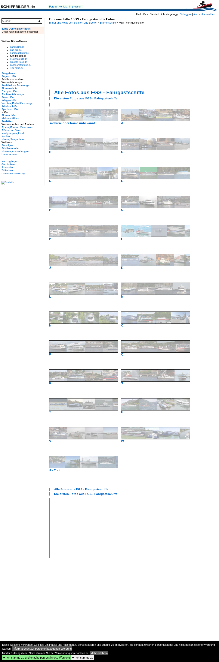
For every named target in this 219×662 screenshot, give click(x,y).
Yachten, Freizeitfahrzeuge (17, 103)
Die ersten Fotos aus (85, 98)
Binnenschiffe (108, 22)
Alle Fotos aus (99, 92)
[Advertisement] (134, 56)
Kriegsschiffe (8, 100)
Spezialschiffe (9, 109)
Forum (53, 6)
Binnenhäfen (8, 115)
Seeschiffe (7, 97)
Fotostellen (7, 167)
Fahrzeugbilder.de (19, 53)
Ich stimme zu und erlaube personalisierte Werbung (36, 657)
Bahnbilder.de (17, 47)
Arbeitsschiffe (9, 106)
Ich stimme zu (82, 657)
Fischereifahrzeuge (12, 94)
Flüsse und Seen (11, 130)
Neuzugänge (9, 161)
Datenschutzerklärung (13, 173)
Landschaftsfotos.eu (20, 65)
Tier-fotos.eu (16, 68)
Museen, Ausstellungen (15, 151)
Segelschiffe (8, 76)
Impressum (75, 6)
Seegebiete (8, 73)
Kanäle (5, 136)
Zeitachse (7, 170)
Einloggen (186, 14)
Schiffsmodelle (10, 148)
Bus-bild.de (16, 50)
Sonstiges (7, 145)
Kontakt (63, 6)
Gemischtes (8, 164)
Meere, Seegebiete (12, 139)
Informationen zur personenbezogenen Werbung (42, 648)
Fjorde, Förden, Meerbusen (17, 127)
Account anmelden (204, 14)
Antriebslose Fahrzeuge (15, 85)
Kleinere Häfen (10, 118)
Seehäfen (7, 121)
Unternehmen (9, 154)
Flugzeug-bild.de (18, 59)
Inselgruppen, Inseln (13, 133)
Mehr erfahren (99, 653)
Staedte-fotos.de (18, 62)
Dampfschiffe (9, 91)
